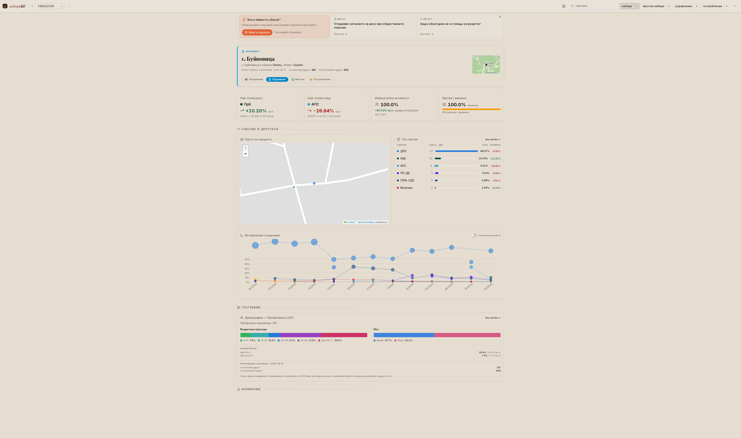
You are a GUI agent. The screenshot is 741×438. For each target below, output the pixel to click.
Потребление (712, 6)
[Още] (735, 6)
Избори (627, 6)
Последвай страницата (288, 32)
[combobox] (595, 6)
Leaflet (350, 222)
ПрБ (247, 104)
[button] (564, 6)
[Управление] (696, 6)
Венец (277, 65)
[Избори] (636, 6)
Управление (683, 6)
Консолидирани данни (490, 235)
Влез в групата (259, 32)
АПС (315, 104)
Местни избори (653, 6)
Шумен (298, 65)
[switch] (473, 235)
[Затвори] (500, 16)
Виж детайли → (493, 139)
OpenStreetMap (366, 222)
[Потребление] (726, 6)
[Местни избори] (668, 6)
